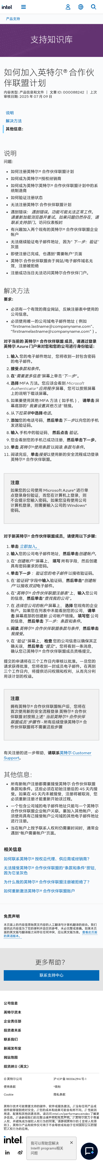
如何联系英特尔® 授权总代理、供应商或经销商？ (47, 859)
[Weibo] (20, 1151)
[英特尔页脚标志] (13, 1139)
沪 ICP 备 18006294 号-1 (70, 1079)
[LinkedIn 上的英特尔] (7, 1151)
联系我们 (11, 1039)
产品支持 (13, 19)
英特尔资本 (12, 1012)
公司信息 (11, 1003)
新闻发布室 (12, 1048)
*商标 (57, 1087)
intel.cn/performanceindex (71, 1114)
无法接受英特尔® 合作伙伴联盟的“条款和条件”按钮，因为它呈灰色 (51, 870)
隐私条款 (60, 1095)
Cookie (9, 1095)
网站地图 (11, 1057)
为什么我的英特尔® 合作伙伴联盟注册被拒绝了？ (47, 882)
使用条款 (10, 1087)
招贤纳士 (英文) (16, 1066)
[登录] (68, 7)
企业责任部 (12, 1021)
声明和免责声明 (59, 1118)
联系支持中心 (52, 975)
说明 (10, 113)
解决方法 (14, 121)
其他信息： (16, 129)
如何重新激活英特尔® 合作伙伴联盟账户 (39, 891)
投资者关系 (12, 1030)
